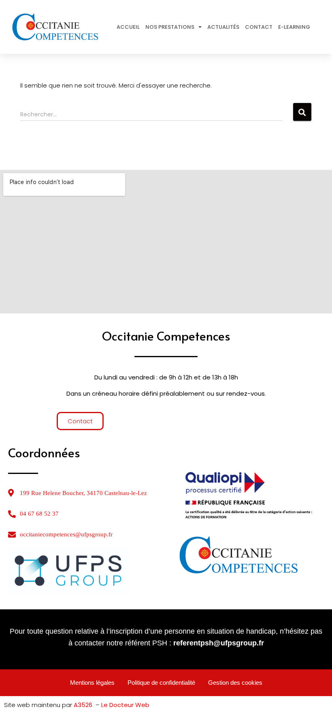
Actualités (223, 27)
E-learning (294, 27)
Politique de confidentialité (161, 682)
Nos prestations (169, 27)
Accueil (128, 27)
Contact (258, 27)
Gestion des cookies (235, 682)
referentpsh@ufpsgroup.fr (218, 643)
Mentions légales (92, 682)
